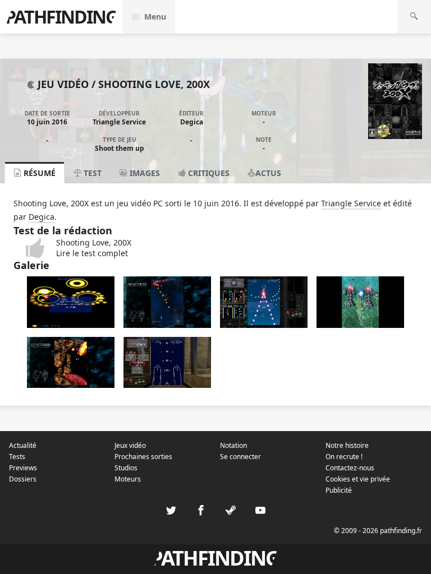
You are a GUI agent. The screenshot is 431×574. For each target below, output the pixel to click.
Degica (191, 122)
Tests (17, 456)
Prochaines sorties (143, 456)
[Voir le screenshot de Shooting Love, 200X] (70, 325)
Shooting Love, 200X (154, 84)
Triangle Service (119, 122)
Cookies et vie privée (357, 479)
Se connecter (240, 456)
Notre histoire (347, 445)
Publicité (338, 490)
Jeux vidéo (130, 445)
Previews (23, 468)
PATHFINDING (61, 16)
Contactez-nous (349, 468)
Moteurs (127, 479)
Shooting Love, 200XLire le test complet (93, 247)
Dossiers (22, 479)
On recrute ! (344, 456)
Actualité (22, 445)
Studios (125, 468)
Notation (233, 445)
